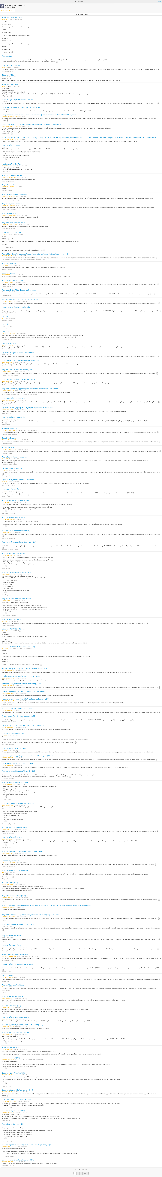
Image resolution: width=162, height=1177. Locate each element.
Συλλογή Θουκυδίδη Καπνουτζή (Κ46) (15, 500)
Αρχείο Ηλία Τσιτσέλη (10, 213)
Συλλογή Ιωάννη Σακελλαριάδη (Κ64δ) (15, 1017)
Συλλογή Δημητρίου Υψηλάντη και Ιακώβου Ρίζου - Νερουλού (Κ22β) (26, 1145)
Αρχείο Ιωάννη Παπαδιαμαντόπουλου (15, 194)
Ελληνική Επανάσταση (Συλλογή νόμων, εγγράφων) (20, 299)
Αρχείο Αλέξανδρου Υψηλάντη (13, 985)
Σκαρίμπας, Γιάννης (9, 343)
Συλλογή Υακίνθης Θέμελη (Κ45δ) (13, 996)
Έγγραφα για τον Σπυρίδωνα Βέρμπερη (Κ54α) (18, 1160)
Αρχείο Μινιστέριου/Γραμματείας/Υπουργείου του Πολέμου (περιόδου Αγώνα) (30, 389)
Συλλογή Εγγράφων (9, 273)
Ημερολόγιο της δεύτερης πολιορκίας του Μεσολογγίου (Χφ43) (24, 669)
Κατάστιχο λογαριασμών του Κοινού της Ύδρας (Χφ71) (21, 684)
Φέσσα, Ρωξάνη (7, 975)
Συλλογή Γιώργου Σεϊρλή (11, 145)
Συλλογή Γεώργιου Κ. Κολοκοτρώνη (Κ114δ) (17, 1090)
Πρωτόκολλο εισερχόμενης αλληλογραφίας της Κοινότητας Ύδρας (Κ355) (28, 408)
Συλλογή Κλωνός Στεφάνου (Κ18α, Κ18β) (16, 572)
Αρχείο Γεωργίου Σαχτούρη (11, 65)
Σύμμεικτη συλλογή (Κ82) (11, 1047)
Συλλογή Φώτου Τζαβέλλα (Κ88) (13, 1073)
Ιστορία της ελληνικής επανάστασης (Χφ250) (17, 708)
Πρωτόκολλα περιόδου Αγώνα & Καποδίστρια (18, 353)
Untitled (5, 317)
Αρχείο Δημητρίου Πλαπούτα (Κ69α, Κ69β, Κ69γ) (19, 771)
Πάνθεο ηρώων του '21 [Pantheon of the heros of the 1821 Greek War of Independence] (33, 124)
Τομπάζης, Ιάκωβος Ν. (10, 428)
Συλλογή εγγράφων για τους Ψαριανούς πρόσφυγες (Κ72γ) (22, 1025)
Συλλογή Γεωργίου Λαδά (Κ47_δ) (13, 1111)
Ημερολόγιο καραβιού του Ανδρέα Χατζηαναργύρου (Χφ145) (23, 691)
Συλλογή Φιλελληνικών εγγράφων (14, 748)
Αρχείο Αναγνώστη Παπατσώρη (13, 204)
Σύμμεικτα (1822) (8, 75)
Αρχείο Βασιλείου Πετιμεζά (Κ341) (14, 398)
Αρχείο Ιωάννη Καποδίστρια (12, 619)
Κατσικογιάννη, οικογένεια (11, 945)
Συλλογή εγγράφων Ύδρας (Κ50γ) (13, 517)
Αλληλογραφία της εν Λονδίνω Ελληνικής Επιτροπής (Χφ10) (23, 725)
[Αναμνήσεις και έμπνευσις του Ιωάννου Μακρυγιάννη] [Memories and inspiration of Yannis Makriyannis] (39, 115)
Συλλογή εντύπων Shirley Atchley (13, 417)
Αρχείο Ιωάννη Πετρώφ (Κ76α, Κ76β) (15, 782)
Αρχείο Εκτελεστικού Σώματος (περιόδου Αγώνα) (19, 379)
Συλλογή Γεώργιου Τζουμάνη (12, 280)
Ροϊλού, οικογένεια (8, 447)
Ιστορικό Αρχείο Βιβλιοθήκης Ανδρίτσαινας (17, 100)
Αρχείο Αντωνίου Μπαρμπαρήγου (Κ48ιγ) (16, 599)
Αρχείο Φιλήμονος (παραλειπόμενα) (15, 870)
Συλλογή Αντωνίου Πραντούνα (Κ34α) (15, 828)
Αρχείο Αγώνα (7, 56)
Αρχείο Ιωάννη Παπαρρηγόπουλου (14, 457)
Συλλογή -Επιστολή (9, 263)
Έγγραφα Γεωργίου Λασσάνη (12, 468)
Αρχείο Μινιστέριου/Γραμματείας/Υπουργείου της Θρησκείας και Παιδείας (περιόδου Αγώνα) (35, 254)
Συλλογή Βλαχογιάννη (10, 883)
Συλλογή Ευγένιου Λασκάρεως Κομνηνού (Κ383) (19, 542)
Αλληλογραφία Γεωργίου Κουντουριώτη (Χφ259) (19, 716)
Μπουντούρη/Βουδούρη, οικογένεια (15, 955)
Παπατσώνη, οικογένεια (10, 861)
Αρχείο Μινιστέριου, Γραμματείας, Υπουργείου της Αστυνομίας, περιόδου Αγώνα (30, 915)
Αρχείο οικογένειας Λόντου (11, 489)
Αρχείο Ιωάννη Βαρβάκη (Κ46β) (13, 1124)
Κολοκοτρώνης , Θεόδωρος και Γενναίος (16, 307)
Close (159, 1)
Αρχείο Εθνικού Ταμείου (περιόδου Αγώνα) (17, 370)
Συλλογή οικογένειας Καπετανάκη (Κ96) (16, 531)
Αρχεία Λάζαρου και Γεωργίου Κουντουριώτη (18, 924)
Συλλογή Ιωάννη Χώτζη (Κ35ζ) (12, 837)
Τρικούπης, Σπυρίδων (9, 438)
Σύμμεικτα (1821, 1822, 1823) (12, 232)
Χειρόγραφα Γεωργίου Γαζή (11, 164)
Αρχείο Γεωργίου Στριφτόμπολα (13, 223)
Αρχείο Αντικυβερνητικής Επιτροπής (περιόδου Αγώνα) (21, 360)
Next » (85, 1173)
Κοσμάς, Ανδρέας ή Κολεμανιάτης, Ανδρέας (17, 964)
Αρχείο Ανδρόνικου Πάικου (11, 936)
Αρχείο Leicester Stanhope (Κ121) (14, 896)
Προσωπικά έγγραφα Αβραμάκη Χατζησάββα (18, 480)
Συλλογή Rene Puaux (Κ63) (11, 1006)
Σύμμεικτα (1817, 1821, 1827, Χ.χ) (13, 629)
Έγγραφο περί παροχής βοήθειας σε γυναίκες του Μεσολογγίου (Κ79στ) (27, 756)
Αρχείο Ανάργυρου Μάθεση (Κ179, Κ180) (16, 1099)
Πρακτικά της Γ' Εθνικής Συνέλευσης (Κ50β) (17, 763)
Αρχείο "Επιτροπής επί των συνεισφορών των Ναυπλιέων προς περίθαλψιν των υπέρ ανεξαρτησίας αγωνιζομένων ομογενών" (46, 905)
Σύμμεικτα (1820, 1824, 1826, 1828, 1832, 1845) (18, 647)
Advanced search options (81, 14)
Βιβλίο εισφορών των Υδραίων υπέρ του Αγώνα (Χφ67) (21, 676)
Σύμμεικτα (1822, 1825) (10, 84)
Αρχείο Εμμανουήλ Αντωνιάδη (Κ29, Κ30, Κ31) (18, 803)
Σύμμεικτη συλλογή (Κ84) (11, 1058)
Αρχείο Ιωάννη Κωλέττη (10, 185)
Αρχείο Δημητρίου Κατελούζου (13, 733)
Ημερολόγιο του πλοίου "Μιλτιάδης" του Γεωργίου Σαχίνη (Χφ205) (25, 699)
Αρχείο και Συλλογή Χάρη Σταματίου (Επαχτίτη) (19, 290)
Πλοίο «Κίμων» (7, 332)
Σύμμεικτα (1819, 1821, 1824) (12, 17)
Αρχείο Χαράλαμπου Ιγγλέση (12, 175)
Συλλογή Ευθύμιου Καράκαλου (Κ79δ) (15, 1032)
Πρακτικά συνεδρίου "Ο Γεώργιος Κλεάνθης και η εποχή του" (23, 107)
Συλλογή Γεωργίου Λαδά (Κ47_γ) (13, 553)
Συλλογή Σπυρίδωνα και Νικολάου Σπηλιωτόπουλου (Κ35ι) (22, 851)
